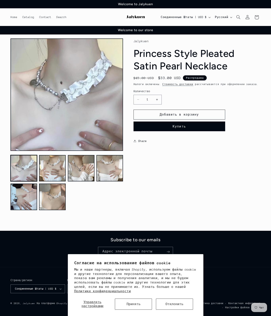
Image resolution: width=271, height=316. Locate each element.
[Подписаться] (168, 252)
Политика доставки (210, 303)
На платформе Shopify (52, 303)
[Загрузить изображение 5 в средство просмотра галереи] (24, 197)
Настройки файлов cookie (242, 307)
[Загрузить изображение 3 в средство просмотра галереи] (81, 168)
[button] (238, 17)
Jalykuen (29, 303)
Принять (133, 304)
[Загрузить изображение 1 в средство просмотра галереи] (24, 168)
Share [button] (142, 140)
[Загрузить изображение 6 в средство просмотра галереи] (52, 197)
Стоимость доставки (177, 84)
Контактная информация (244, 303)
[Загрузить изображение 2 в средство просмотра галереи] (52, 168)
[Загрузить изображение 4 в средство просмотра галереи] (109, 168)
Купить (179, 126)
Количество (142, 91)
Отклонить (174, 304)
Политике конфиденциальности (102, 291)
